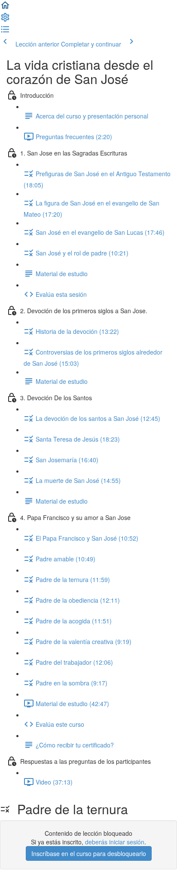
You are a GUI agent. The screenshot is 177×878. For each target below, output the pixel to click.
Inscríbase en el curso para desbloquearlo (88, 853)
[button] (5, 7)
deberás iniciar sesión (114, 842)
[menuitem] (5, 20)
